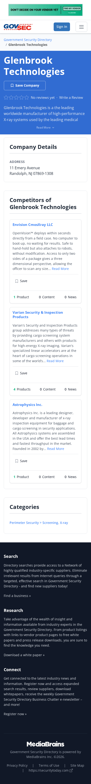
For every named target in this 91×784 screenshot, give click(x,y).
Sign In (61, 26)
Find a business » (17, 595)
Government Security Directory (28, 39)
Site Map (77, 765)
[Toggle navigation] (81, 27)
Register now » (15, 714)
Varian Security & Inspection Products (38, 314)
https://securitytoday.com (49, 770)
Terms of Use (49, 765)
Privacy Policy (17, 765)
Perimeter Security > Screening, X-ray (39, 522)
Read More (60, 268)
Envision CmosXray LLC (33, 224)
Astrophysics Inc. (27, 404)
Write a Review (71, 97)
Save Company (27, 85)
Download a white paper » (24, 655)
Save (23, 281)
